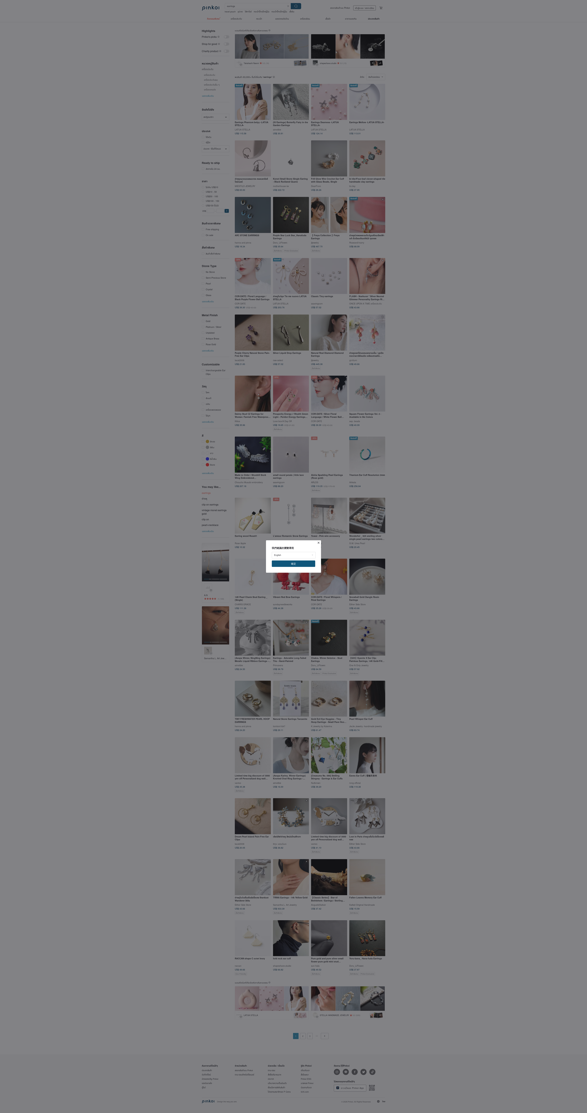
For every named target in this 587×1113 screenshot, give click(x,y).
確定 (293, 563)
